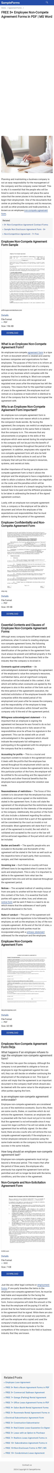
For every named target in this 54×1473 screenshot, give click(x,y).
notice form (6, 902)
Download (12, 333)
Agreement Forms (15, 8)
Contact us (27, 1465)
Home (3, 8)
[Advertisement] (27, 47)
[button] (47, 2)
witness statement (36, 932)
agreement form (35, 352)
